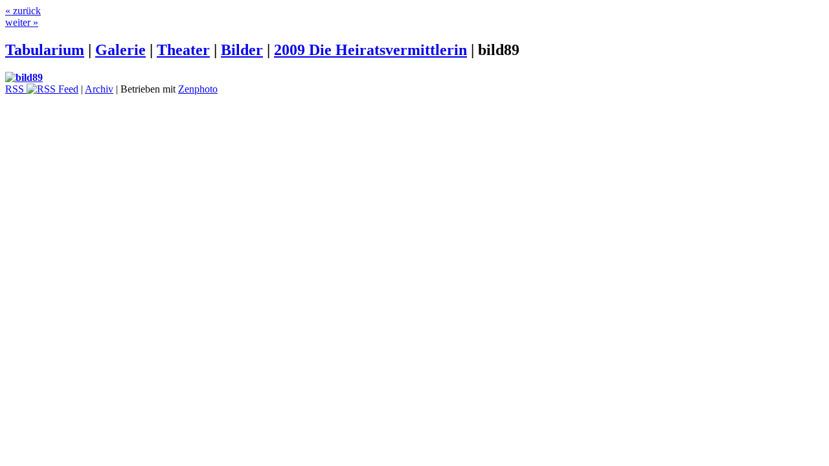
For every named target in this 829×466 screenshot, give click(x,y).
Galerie (120, 49)
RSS (16, 88)
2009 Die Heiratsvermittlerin (370, 49)
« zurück (23, 10)
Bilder (242, 49)
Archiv (99, 88)
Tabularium (44, 49)
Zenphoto (198, 88)
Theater (183, 49)
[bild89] (24, 77)
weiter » (21, 22)
